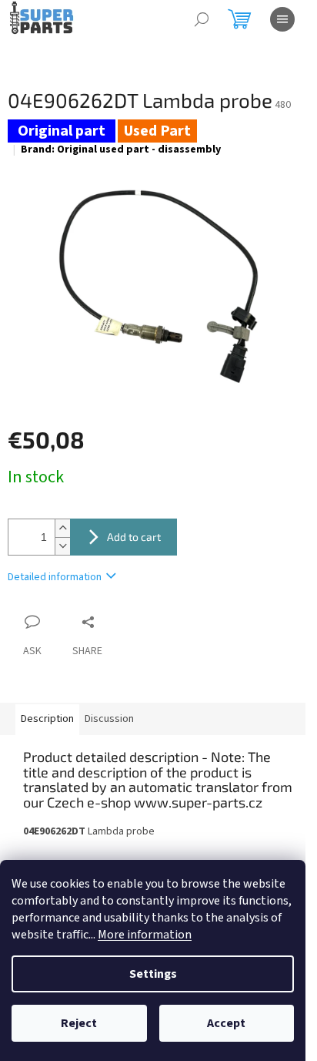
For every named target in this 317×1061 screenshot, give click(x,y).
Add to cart (134, 536)
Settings (153, 973)
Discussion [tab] (109, 719)
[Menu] (282, 19)
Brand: (121, 149)
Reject (79, 1023)
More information (145, 934)
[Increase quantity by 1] (62, 528)
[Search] (201, 19)
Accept (226, 1023)
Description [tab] (47, 719)
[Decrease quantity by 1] (62, 546)
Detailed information (55, 577)
